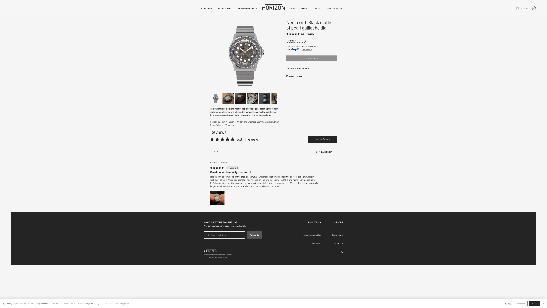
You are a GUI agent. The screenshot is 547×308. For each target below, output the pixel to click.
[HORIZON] (273, 7)
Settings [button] (508, 303)
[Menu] (14, 8)
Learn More (307, 49)
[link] (300, 34)
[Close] (543, 303)
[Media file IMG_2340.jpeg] (217, 198)
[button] (534, 8)
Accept (535, 303)
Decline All (521, 303)
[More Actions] (335, 162)
